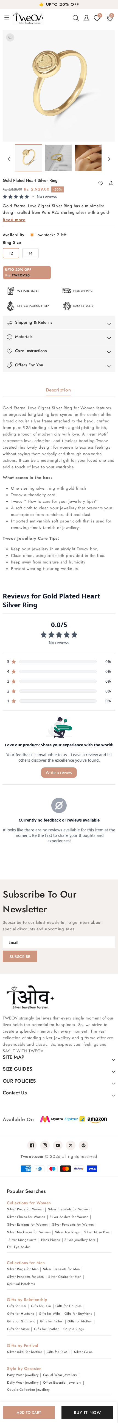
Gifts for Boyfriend (78, 1313)
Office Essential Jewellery (62, 1382)
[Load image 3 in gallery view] (88, 157)
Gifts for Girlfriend (21, 1321)
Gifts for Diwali (58, 1351)
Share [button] (109, 183)
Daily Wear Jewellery (22, 1382)
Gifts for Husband (21, 1313)
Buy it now (87, 1413)
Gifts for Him (41, 1306)
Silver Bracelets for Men (61, 1269)
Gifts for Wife (49, 1313)
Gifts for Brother (46, 1328)
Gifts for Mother (80, 1321)
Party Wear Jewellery (22, 1374)
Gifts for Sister (18, 1328)
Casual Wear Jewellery (60, 1374)
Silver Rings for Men (22, 1269)
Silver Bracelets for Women (69, 1209)
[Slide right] (109, 159)
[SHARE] (113, 183)
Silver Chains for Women (26, 1216)
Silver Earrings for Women (27, 1224)
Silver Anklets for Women (69, 1216)
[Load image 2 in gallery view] (58, 157)
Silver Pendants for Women (73, 1224)
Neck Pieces (50, 1239)
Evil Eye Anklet (18, 1246)
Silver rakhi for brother (24, 1351)
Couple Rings (73, 1328)
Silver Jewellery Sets (79, 1239)
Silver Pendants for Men (25, 1276)
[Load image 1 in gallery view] (28, 157)
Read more (14, 220)
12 (11, 253)
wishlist (103, 183)
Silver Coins (83, 1351)
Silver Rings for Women (25, 1209)
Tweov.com (32, 1156)
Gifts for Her (17, 1306)
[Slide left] (9, 159)
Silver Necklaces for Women (28, 1232)
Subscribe (20, 956)
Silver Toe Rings (67, 1232)
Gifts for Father (51, 1321)
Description (58, 390)
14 (33, 254)
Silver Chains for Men (65, 1276)
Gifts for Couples (68, 1306)
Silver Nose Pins (96, 1232)
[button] (75, 18)
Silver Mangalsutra (23, 1239)
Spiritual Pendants (21, 1283)
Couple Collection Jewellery (28, 1389)
